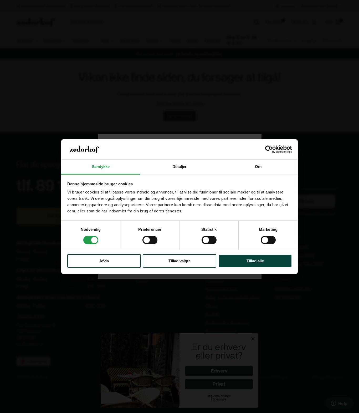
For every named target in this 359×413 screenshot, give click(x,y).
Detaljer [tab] (179, 166)
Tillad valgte (179, 261)
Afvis (104, 261)
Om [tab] (258, 166)
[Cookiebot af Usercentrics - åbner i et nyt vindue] (269, 149)
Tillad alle (255, 261)
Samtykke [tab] (101, 166)
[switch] (149, 240)
